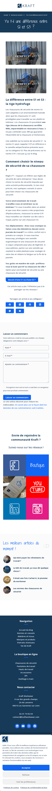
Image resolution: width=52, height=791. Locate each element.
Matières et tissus (26, 636)
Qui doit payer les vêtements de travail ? (28, 559)
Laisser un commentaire (17, 397)
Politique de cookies (11, 787)
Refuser (26, 774)
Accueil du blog (26, 630)
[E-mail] (20, 311)
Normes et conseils (26, 633)
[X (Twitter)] (20, 304)
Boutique (37, 465)
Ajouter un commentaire (17, 364)
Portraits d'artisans (26, 642)
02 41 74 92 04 (26, 713)
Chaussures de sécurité (26, 663)
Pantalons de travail (26, 666)
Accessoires (25, 672)
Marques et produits (26, 639)
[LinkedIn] (40, 304)
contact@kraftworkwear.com (26, 717)
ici (26, 153)
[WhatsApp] (10, 311)
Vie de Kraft (26, 645)
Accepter (26, 767)
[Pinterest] (30, 304)
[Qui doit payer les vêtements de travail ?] (7, 559)
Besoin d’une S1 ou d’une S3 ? (22, 279)
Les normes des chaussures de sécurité (27, 590)
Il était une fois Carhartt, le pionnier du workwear (30, 580)
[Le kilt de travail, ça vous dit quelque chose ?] (7, 569)
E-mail (8, 355)
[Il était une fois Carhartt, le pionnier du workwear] (7, 580)
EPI (26, 675)
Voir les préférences (26, 782)
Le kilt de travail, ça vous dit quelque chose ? (30, 569)
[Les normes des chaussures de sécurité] (7, 590)
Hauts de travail (26, 669)
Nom (8, 347)
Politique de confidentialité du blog (33, 787)
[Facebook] (10, 304)
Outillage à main (25, 679)
